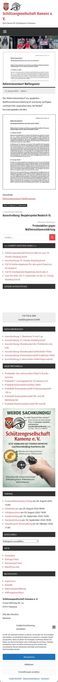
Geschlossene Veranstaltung (18, 523)
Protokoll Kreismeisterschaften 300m (23, 384)
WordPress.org (12, 566)
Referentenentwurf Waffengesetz (19, 198)
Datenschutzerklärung (31, 678)
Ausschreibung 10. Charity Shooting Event (25, 260)
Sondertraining (12, 516)
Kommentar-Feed (13, 563)
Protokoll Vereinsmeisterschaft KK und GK (25, 403)
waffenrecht (22, 205)
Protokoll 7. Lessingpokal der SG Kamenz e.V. (26, 380)
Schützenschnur (12, 512)
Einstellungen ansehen (29, 671)
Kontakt (8, 584)
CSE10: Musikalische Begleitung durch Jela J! (26, 271)
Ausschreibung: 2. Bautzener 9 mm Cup (24, 336)
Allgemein (12, 205)
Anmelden (10, 555)
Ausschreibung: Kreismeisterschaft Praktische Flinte (30, 355)
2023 (5, 205)
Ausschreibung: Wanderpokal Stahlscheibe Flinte (28, 351)
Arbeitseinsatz (12, 508)
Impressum (45, 678)
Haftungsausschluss (14, 592)
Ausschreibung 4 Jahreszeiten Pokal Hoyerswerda (29, 359)
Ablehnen (29, 664)
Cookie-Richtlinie (15, 678)
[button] (54, 627)
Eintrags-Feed (11, 559)
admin (23, 90)
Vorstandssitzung (13, 519)
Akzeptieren (29, 657)
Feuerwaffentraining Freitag (18, 500)
